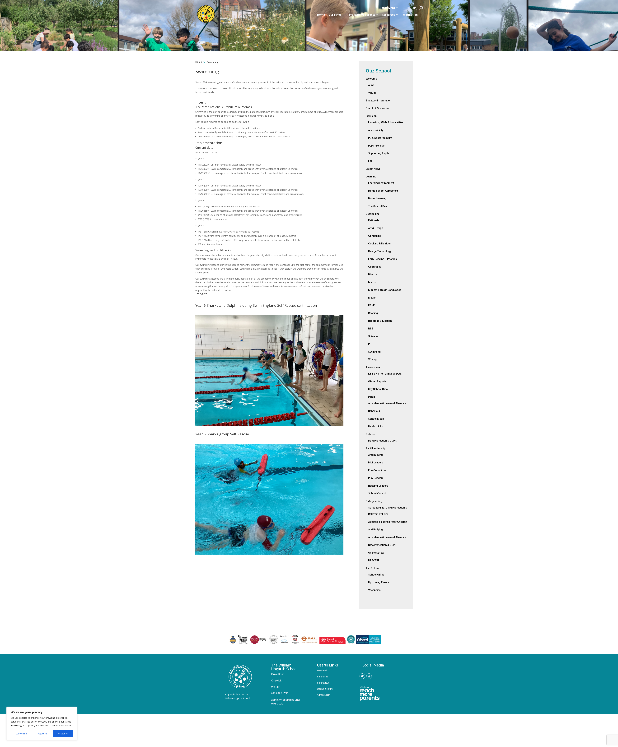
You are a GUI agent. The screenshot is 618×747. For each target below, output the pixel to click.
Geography (374, 266)
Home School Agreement (383, 190)
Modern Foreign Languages (384, 289)
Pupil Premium (376, 145)
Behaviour (374, 411)
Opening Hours (325, 688)
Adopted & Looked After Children (387, 521)
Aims (371, 85)
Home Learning (377, 198)
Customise (21, 733)
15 (268, 420)
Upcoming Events (378, 582)
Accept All (63, 733)
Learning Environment (381, 183)
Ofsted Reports (377, 381)
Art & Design (375, 228)
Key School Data (378, 389)
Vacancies (374, 590)
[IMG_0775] (269, 425)
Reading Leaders (378, 485)
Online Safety (376, 552)
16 (272, 420)
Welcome (371, 78)
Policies (370, 434)
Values (372, 92)
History (372, 274)
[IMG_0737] (269, 553)
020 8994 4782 (279, 693)
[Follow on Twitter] (414, 7)
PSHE (371, 305)
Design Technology (379, 251)
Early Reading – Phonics (382, 259)
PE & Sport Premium (380, 137)
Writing (372, 359)
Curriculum (372, 213)
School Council (377, 493)
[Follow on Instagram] (421, 7)
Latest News (373, 168)
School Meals (376, 418)
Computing (374, 235)
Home (321, 14)
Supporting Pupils (378, 153)
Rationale (373, 220)
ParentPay (322, 676)
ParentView (323, 682)
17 (275, 420)
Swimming (374, 351)
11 (254, 420)
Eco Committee (377, 470)
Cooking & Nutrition (379, 243)
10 (250, 420)
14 (265, 420)
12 (257, 420)
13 (261, 420)
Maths (372, 282)
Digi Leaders (375, 462)
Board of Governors (377, 108)
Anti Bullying (375, 454)
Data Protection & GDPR (382, 440)
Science (373, 336)
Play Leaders (376, 478)
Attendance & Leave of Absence (387, 403)
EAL (370, 161)
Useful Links (375, 426)
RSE (370, 328)
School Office (376, 574)
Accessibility (375, 130)
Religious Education (380, 320)
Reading (373, 313)
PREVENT (373, 560)
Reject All (42, 733)
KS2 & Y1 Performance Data (385, 373)
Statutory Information (378, 100)
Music (371, 297)
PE (369, 344)
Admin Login (323, 694)
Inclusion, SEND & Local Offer (386, 122)
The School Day (377, 206)
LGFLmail (322, 670)
